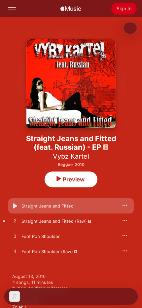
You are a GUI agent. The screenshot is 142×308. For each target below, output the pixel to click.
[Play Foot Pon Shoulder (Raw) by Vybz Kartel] (14, 251)
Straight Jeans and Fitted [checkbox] (47, 206)
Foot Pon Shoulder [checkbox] (40, 236)
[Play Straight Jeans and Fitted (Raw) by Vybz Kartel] (14, 221)
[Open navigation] (12, 8)
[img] (70, 9)
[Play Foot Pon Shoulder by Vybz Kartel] (14, 236)
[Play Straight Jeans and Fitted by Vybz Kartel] (14, 206)
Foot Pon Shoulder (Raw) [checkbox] (47, 251)
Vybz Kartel (71, 156)
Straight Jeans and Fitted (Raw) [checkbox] (54, 221)
